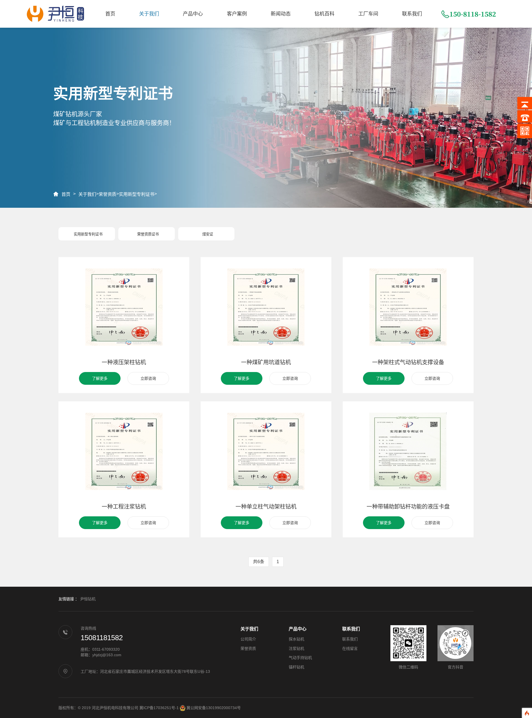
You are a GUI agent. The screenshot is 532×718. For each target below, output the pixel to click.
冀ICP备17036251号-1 (159, 708)
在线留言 (350, 648)
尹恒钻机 (88, 599)
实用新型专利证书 (136, 194)
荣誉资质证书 (148, 234)
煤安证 (207, 234)
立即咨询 (148, 378)
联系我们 (412, 14)
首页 (110, 14)
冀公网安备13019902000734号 (213, 708)
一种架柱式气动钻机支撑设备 (408, 362)
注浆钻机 (296, 648)
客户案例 (237, 14)
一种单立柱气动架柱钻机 (266, 507)
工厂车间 (368, 14)
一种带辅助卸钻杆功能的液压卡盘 (408, 507)
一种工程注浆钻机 (124, 507)
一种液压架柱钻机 (124, 362)
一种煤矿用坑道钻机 (266, 362)
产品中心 (193, 14)
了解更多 (100, 378)
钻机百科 (324, 14)
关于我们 (149, 14)
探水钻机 (296, 639)
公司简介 (248, 639)
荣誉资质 (107, 194)
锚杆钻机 (296, 667)
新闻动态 (281, 14)
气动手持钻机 (300, 657)
